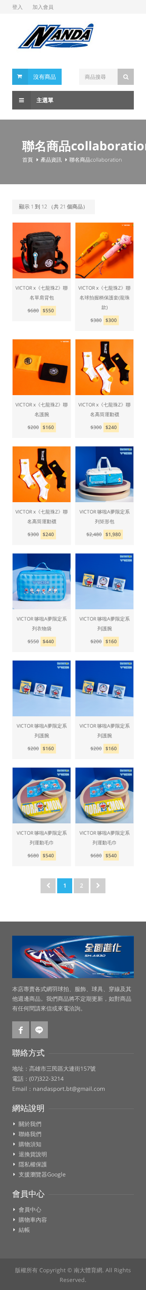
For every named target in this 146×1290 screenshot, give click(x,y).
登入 (17, 7)
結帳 (24, 1229)
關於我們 (30, 1124)
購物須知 (30, 1144)
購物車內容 (33, 1219)
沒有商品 (44, 76)
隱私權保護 (33, 1164)
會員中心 (30, 1209)
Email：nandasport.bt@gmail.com (58, 1088)
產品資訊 (51, 159)
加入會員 (43, 7)
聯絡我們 (30, 1134)
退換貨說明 (33, 1154)
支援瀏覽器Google (42, 1174)
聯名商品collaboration (95, 159)
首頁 (27, 159)
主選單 (44, 100)
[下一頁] (97, 885)
